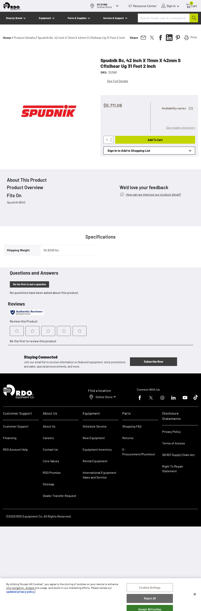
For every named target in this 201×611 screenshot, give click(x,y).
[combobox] (168, 18)
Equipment (45, 18)
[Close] (194, 594)
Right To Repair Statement (172, 468)
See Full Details (117, 81)
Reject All (150, 598)
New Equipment (94, 438)
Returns (127, 438)
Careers (48, 438)
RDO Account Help (15, 449)
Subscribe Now (153, 361)
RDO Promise (52, 472)
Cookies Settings (149, 587)
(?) (191, 108)
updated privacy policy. (20, 591)
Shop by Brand (14, 18)
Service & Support (113, 18)
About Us (49, 426)
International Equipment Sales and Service (99, 475)
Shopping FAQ (131, 426)
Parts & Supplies (77, 18)
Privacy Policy (171, 431)
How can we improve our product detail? (153, 194)
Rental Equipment (95, 461)
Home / (8, 37)
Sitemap (48, 484)
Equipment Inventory (97, 449)
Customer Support (15, 426)
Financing (9, 438)
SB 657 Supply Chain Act (178, 455)
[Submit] (194, 18)
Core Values (51, 461)
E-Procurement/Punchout (138, 452)
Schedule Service (95, 426)
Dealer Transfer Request (59, 496)
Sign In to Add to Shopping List (129, 150)
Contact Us (50, 449)
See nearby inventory (180, 127)
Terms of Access (173, 443)
